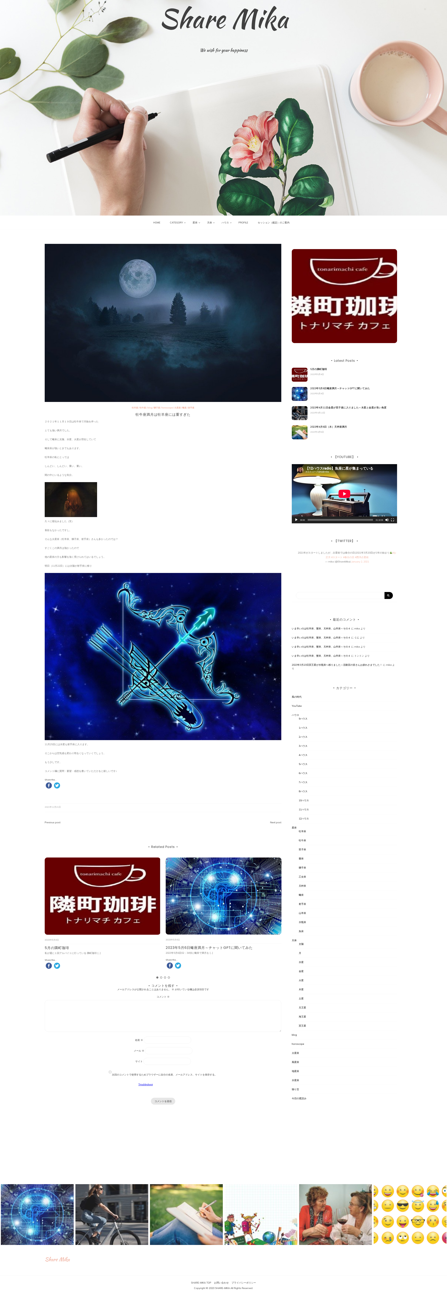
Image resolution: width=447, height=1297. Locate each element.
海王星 (302, 1016)
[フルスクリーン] (392, 520)
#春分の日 (348, 557)
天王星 (302, 1007)
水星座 (295, 1080)
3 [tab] (165, 977)
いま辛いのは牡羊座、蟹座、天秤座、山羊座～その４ (321, 628)
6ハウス (303, 773)
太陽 (301, 944)
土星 (301, 998)
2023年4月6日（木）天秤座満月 (193, 947)
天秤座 (302, 885)
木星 (301, 989)
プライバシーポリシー (244, 1282)
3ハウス (303, 745)
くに (356, 637)
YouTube (297, 705)
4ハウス (303, 755)
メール (139, 1050)
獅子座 (157, 407)
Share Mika (223, 18)
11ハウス (304, 809)
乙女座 (302, 876)
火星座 (177, 407)
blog (150, 407)
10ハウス (304, 800)
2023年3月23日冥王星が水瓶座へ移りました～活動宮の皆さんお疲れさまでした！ (337, 664)
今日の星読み (299, 1098)
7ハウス (303, 782)
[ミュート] (387, 520)
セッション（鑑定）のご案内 (274, 222)
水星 (301, 962)
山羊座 (302, 913)
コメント (163, 996)
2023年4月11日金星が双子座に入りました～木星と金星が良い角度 (99, 947)
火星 (301, 980)
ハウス (225, 222)
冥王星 (302, 1025)
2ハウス (303, 736)
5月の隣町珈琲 (318, 369)
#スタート (336, 557)
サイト (139, 1061)
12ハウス (304, 818)
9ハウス (303, 718)
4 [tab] (169, 977)
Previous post (52, 822)
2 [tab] (161, 977)
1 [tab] (157, 977)
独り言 (295, 1089)
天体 (209, 222)
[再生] (296, 520)
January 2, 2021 (360, 561)
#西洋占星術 (362, 557)
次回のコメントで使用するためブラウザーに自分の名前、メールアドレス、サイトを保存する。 (164, 1074)
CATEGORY (176, 222)
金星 (301, 971)
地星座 (295, 1071)
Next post (275, 822)
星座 (195, 222)
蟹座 (301, 858)
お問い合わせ (221, 1282)
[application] (344, 493)
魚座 (301, 931)
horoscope (167, 407)
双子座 (302, 849)
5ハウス (303, 764)
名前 (139, 1040)
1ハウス (303, 727)
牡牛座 (143, 407)
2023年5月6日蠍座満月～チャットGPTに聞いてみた (340, 388)
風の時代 (297, 696)
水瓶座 (302, 922)
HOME (156, 222)
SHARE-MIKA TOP (201, 1282)
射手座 (191, 407)
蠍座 (184, 407)
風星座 (295, 1062)
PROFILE (243, 222)
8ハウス (303, 791)
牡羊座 (135, 407)
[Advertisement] (344, 1140)
